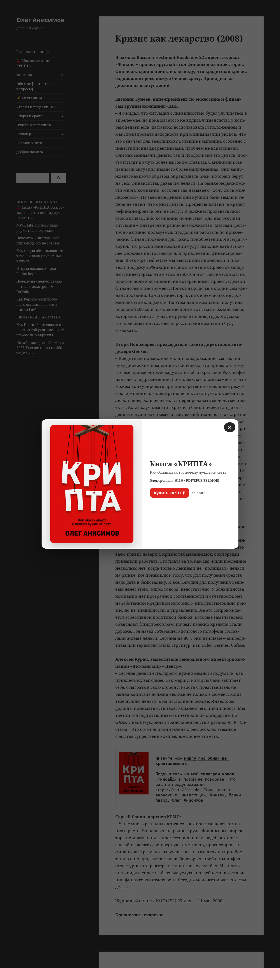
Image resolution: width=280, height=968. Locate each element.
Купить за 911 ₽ (169, 492)
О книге (198, 492)
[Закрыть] (229, 427)
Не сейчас (161, 506)
